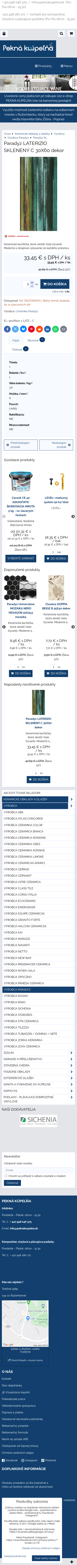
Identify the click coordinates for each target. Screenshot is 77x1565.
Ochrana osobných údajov (18, 1452)
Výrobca (10, 805)
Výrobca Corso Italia (20, 894)
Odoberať (12, 1182)
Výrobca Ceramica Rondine (25, 837)
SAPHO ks (10, 1091)
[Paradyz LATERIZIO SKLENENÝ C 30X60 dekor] (38, 194)
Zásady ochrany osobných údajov (41, 1548)
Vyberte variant (20, 558)
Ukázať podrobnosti (15, 1556)
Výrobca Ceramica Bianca (23, 831)
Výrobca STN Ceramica (21, 1021)
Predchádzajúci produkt (20, 444)
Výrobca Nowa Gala (19, 970)
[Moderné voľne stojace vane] (38, 89)
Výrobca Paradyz (17, 989)
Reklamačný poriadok (15, 1425)
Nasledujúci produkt (59, 444)
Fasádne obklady (17, 1071)
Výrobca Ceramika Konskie (24, 850)
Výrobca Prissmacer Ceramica (27, 964)
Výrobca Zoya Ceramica (22, 1046)
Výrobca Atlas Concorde (23, 818)
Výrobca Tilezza (16, 1027)
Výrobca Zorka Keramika (23, 1040)
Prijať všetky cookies (46, 1558)
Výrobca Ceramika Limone (24, 856)
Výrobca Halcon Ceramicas (25, 926)
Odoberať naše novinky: (18, 1163)
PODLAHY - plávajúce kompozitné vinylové (28, 1099)
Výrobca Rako (14, 1002)
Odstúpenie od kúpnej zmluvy (20, 1445)
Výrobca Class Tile (18, 888)
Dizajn (9, 1052)
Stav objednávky (12, 1385)
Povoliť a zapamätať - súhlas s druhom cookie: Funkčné (25, 1348)
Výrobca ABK (14, 812)
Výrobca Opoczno (18, 977)
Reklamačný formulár (15, 1432)
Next (73, 517)
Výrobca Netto (15, 951)
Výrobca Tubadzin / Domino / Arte (30, 1034)
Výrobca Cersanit (18, 875)
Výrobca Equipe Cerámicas (24, 913)
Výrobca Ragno (16, 996)
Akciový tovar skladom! (22, 793)
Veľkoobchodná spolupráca (19, 1405)
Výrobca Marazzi (17, 939)
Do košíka (57, 284)
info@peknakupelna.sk (24, 1228)
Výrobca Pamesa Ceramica (24, 983)
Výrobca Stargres (18, 1015)
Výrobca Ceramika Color (23, 825)
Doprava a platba (12, 1412)
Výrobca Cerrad (16, 869)
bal (59, 552)
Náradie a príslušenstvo (23, 1059)
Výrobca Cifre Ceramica (22, 882)
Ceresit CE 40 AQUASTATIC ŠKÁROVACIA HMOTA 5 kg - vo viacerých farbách (21, 506)
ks (23, 667)
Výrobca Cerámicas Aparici (24, 863)
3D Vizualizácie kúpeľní (16, 1392)
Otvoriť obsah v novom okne (26, 1360)
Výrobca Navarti (17, 945)
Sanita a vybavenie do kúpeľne (27, 1084)
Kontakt (6, 1378)
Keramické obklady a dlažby (25, 799)
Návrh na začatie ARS (15, 1439)
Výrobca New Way (18, 958)
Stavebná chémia (17, 1065)
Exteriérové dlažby (19, 1078)
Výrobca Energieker (19, 907)
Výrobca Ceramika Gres (22, 844)
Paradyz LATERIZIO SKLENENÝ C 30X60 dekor (38, 723)
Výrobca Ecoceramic (20, 901)
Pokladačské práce (13, 1399)
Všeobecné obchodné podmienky (22, 1419)
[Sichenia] (38, 1126)
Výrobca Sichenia (17, 1008)
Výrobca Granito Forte (22, 920)
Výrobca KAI (13, 932)
